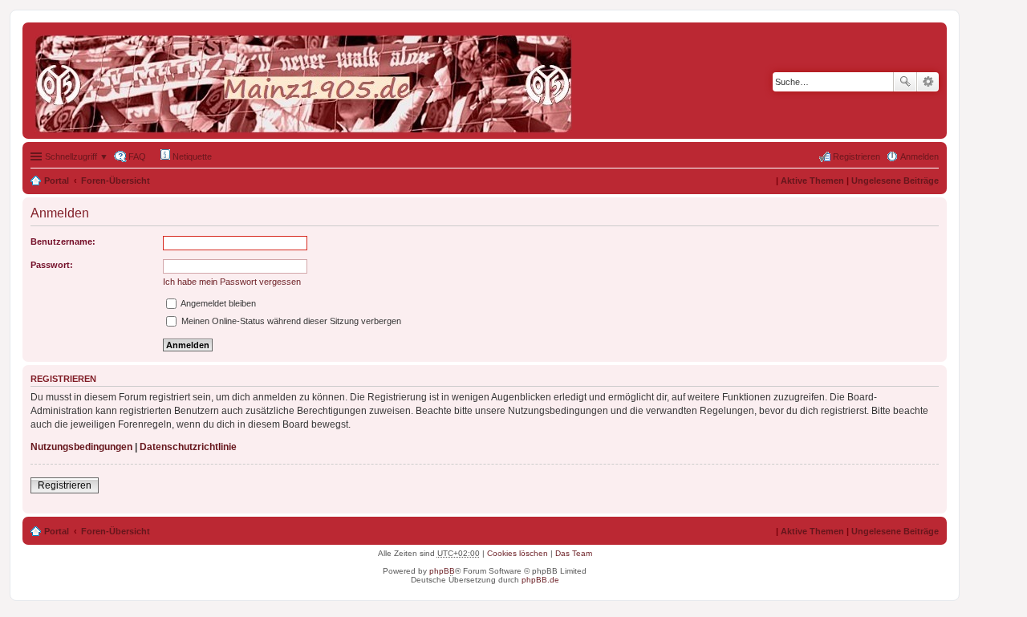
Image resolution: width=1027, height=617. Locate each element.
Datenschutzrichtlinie (188, 447)
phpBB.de (540, 579)
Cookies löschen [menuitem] (517, 553)
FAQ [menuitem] (137, 156)
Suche (905, 81)
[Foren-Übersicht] (307, 80)
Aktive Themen (812, 180)
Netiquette (191, 156)
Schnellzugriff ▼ (76, 156)
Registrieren (64, 485)
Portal (56, 180)
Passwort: (51, 265)
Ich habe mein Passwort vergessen (232, 281)
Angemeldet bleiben (217, 303)
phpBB (442, 570)
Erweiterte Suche (928, 81)
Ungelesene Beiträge (895, 180)
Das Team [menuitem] (573, 553)
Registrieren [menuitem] (856, 156)
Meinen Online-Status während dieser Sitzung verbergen (290, 321)
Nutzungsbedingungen (81, 447)
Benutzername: (62, 241)
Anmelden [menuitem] (919, 156)
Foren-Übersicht (115, 180)
